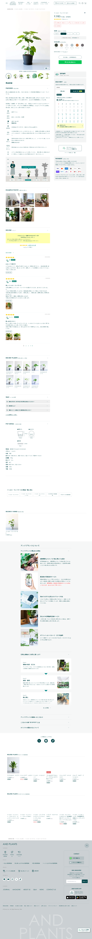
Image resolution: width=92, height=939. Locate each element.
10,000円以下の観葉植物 (52, 494)
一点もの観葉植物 (7, 863)
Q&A (35, 889)
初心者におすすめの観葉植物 (22, 863)
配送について (36, 905)
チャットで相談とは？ (69, 152)
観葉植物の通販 (10, 9)
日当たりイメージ (15, 142)
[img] (10, 257)
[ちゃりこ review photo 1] (9, 336)
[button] (30, 346)
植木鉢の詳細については (60, 51)
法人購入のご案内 (18, 905)
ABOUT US (26, 889)
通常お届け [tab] (63, 91)
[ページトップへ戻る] (76, 845)
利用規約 (12, 905)
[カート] (85, 3)
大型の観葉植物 (36, 863)
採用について (74, 905)
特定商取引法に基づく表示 (64, 905)
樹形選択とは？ (12, 405)
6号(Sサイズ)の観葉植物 (65, 494)
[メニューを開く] (7, 3)
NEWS (42, 889)
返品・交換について (28, 905)
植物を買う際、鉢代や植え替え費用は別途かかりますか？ (21, 401)
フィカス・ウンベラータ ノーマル (26, 494)
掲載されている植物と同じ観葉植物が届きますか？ (20, 410)
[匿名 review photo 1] (9, 306)
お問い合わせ (44, 905)
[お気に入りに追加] (84, 12)
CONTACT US (51, 889)
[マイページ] (82, 3)
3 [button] (28, 345)
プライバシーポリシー (52, 905)
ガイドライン (29, 240)
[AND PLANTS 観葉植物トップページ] (13, 3)
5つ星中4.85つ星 (32, 245)
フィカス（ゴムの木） (19, 9)
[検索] (79, 3)
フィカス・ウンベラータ (29, 9)
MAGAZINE (16, 889)
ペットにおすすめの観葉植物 (50, 863)
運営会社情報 (5, 905)
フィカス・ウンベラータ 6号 (39, 494)
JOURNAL (6, 889)
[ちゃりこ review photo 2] (17, 336)
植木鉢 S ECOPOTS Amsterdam (30, 71)
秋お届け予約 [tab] (77, 91)
